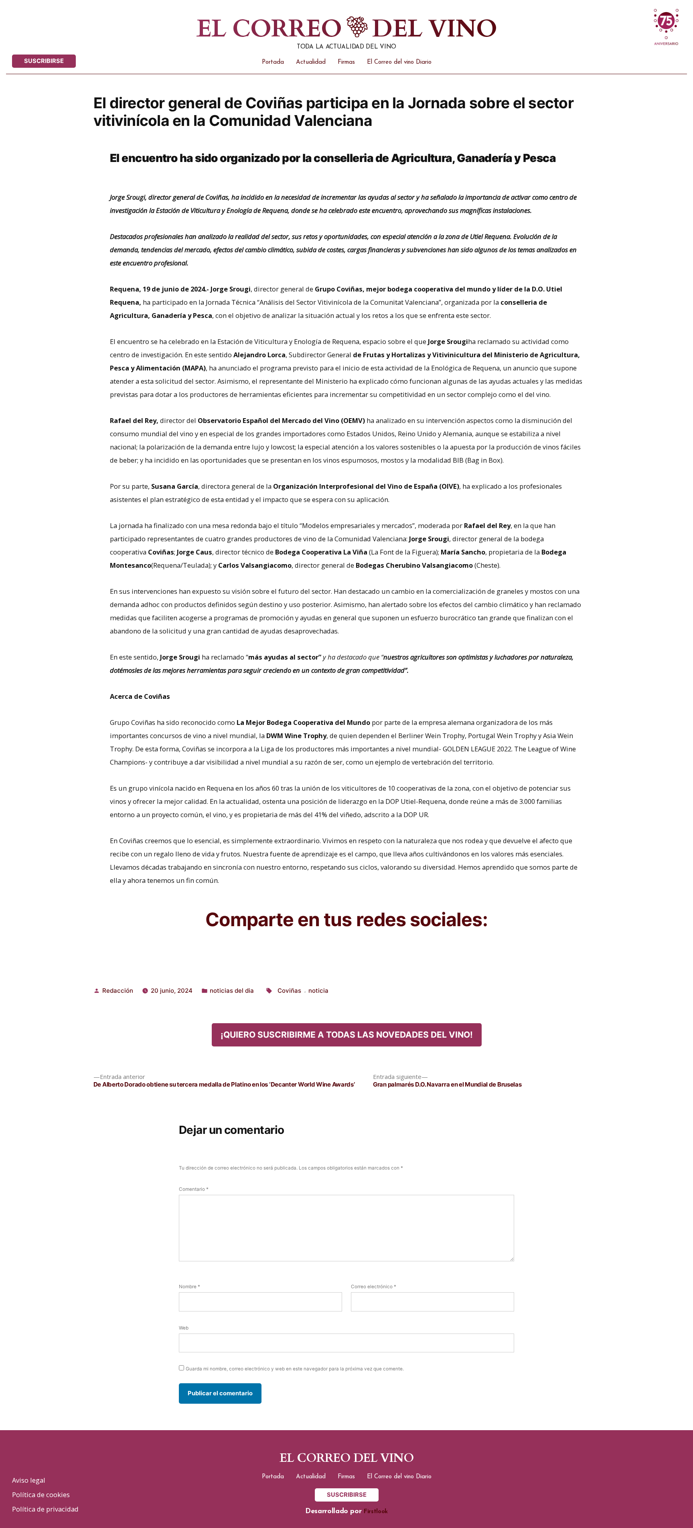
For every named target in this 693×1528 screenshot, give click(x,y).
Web (183, 1328)
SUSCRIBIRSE (44, 61)
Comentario (194, 1189)
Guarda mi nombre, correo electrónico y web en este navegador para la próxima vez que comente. (295, 1369)
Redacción (117, 990)
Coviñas (289, 990)
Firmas (346, 62)
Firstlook (376, 1512)
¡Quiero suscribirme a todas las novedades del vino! (347, 1035)
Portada (273, 62)
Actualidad (311, 62)
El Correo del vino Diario (399, 62)
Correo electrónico (373, 1286)
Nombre (189, 1286)
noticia (318, 990)
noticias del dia (232, 990)
